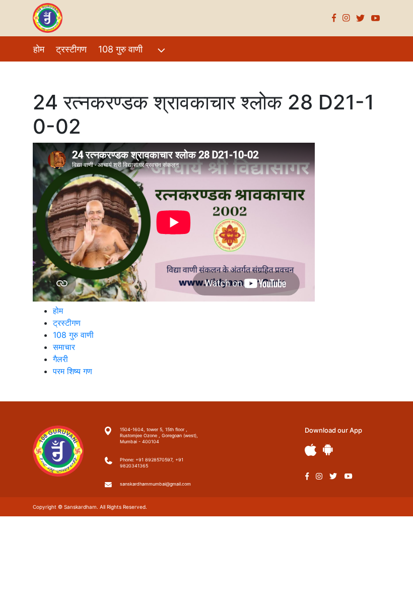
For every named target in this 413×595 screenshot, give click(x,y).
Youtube (375, 18)
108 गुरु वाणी (120, 49)
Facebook (334, 18)
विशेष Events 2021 (69, 71)
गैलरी (125, 71)
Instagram (346, 18)
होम (38, 49)
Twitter (360, 18)
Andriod (328, 449)
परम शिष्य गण (166, 71)
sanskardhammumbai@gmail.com (155, 484)
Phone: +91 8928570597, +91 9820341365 (151, 462)
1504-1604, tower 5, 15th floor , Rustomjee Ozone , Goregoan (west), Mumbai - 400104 (159, 435)
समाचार (64, 347)
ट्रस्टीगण (71, 49)
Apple (311, 450)
